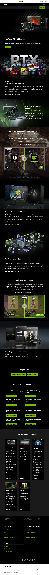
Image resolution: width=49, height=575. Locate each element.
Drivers (6, 546)
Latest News (28, 529)
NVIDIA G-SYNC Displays (37, 216)
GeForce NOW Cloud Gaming (11, 537)
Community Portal (29, 535)
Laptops (6, 532)
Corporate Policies (8, 571)
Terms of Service (27, 569)
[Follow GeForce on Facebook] (22, 560)
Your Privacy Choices (17, 569)
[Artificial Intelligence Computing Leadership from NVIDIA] (22, 1)
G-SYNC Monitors (8, 535)
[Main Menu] (2, 1)
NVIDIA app (8, 450)
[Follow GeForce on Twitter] (32, 560)
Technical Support (8, 551)
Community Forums (30, 532)
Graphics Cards (8, 529)
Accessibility (35, 569)
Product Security (18, 571)
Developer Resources (30, 537)
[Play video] (24, 158)
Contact (25, 571)
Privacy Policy (7, 569)
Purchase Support (8, 548)
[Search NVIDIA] (5, 1)
